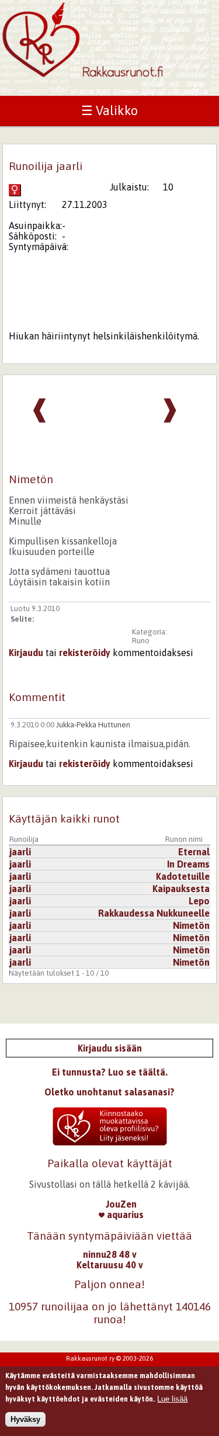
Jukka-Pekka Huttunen (93, 724)
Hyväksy (25, 1419)
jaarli (20, 852)
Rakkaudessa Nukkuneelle (154, 913)
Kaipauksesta (181, 888)
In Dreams (188, 864)
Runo (141, 640)
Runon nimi (184, 839)
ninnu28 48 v (110, 1254)
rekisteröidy (84, 652)
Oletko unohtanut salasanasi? (109, 1092)
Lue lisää (172, 1399)
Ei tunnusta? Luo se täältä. (110, 1072)
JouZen (121, 1204)
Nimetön (191, 925)
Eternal (194, 852)
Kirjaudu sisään (110, 1048)
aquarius (124, 1214)
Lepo (199, 901)
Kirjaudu (26, 652)
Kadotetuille (183, 876)
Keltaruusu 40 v (110, 1265)
